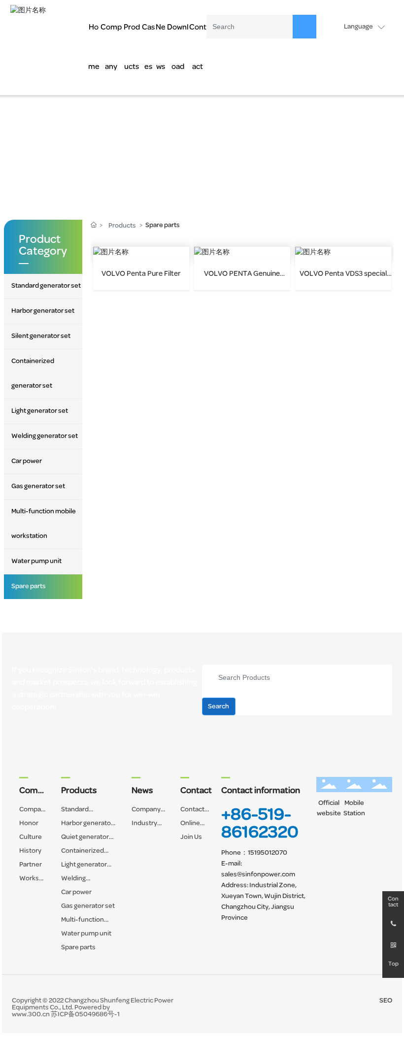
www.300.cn (31, 1014)
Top (393, 964)
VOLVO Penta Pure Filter (141, 274)
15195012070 (267, 853)
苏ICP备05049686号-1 (85, 1014)
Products (122, 226)
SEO (385, 1001)
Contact (393, 902)
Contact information (260, 791)
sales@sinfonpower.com (258, 874)
